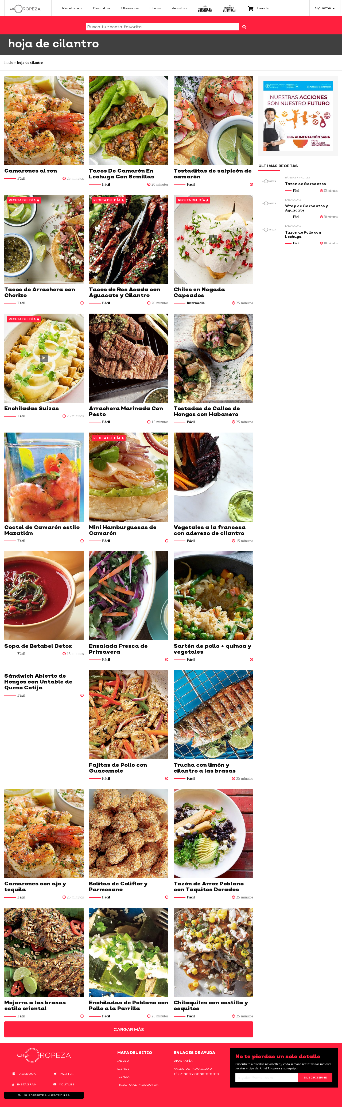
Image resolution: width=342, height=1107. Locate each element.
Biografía (183, 1060)
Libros (123, 1068)
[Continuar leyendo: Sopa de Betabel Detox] (44, 595)
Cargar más (129, 1029)
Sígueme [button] (323, 8)
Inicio (8, 63)
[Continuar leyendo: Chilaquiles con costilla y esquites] (213, 952)
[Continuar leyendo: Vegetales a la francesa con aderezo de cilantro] (213, 477)
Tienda (123, 1076)
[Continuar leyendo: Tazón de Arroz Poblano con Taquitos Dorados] (213, 833)
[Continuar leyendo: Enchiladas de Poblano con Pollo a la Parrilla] (128, 952)
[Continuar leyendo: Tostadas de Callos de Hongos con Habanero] (213, 358)
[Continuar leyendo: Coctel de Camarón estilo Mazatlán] (44, 477)
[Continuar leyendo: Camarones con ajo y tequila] (44, 833)
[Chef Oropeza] (25, 8)
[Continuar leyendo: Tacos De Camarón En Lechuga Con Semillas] (128, 120)
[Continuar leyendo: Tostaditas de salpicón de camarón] (213, 120)
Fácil (21, 179)
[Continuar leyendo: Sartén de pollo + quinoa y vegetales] (213, 595)
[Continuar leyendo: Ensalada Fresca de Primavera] (128, 595)
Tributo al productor (137, 1084)
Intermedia (196, 303)
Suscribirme (315, 1077)
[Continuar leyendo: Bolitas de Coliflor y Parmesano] (128, 833)
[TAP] (205, 8)
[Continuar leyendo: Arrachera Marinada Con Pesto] (128, 358)
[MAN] (229, 8)
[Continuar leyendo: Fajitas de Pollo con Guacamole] (128, 714)
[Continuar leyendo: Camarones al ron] (44, 120)
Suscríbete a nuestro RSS (46, 1095)
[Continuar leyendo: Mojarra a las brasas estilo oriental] (44, 952)
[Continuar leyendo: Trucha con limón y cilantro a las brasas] (213, 714)
